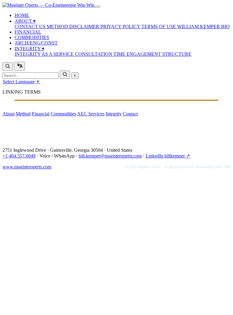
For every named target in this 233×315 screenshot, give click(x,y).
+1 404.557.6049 (18, 155)
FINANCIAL (28, 32)
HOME (22, 15)
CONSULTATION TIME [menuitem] (101, 54)
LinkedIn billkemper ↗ (168, 155)
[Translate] (19, 66)
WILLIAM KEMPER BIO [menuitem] (203, 26)
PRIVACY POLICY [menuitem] (120, 26)
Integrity (114, 113)
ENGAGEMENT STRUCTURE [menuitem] (159, 54)
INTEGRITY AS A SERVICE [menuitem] (45, 54)
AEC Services (90, 113)
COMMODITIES (32, 37)
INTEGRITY (29, 48)
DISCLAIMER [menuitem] (84, 26)
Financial (40, 113)
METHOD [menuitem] (58, 26)
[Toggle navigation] (98, 7)
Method (23, 113)
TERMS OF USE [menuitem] (159, 26)
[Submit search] (65, 75)
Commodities (63, 113)
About (8, 113)
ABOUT (25, 21)
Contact (130, 113)
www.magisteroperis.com (26, 166)
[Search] (7, 66)
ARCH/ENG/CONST (36, 42)
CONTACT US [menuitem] (31, 26)
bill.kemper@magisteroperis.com (110, 155)
